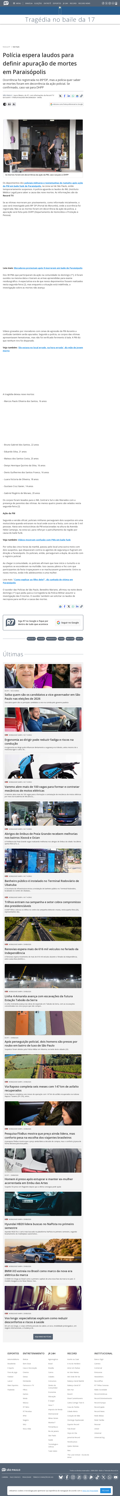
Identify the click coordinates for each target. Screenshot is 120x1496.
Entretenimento (34, 1353)
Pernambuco (53, 1427)
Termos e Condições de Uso (43, 1477)
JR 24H (65, 3)
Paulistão (11, 1390)
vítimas (61, 639)
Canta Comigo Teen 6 (75, 1403)
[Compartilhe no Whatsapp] (73, 96)
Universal (97, 1433)
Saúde (50, 1440)
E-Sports (11, 1368)
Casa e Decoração (30, 1368)
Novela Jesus (72, 1442)
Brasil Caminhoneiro (75, 1398)
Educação (52, 1396)
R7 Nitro (26, 1407)
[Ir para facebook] (103, 3)
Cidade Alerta (72, 1411)
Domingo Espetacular (75, 1420)
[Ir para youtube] (115, 1477)
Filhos (25, 1390)
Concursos (52, 1381)
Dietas (25, 1377)
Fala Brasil (71, 1429)
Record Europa (100, 1403)
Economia (52, 1392)
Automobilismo (13, 1359)
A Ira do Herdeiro (73, 1364)
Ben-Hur (70, 1390)
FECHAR (105, 1490)
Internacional (53, 1414)
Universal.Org (99, 1437)
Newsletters (98, 1377)
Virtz (24, 1424)
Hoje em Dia (72, 1433)
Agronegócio (53, 1359)
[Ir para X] (106, 3)
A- (14, 104)
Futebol (10, 1377)
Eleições (38, 3)
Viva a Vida (27, 1429)
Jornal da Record (73, 1437)
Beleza (25, 1359)
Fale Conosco (15, 1477)
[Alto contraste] (5, 104)
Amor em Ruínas (73, 1368)
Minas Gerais (53, 1418)
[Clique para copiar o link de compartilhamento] (81, 96)
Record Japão (99, 1407)
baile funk (70, 639)
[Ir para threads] (85, 1477)
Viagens (26, 1420)
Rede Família (99, 1420)
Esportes (57, 3)
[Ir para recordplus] (91, 1477)
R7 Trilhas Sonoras (101, 1385)
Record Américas (100, 1394)
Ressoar (97, 1424)
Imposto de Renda (55, 1409)
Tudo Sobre (52, 1451)
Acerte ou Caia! (73, 1359)
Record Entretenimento (103, 1398)
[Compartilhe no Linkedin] (69, 96)
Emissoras (98, 1372)
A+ (9, 104)
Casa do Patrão (73, 1407)
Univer (96, 1429)
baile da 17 (31, 639)
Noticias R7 (6, 47)
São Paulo (16, 47)
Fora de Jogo (12, 1372)
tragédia (41, 639)
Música (25, 1403)
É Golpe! (51, 1401)
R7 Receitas (27, 1411)
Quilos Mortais (73, 1446)
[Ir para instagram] (109, 3)
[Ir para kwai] (79, 1477)
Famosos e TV (28, 1385)
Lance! (10, 1381)
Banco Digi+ (99, 1359)
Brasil (50, 1364)
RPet (24, 1416)
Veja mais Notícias (43, 1337)
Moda (25, 1398)
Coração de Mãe (73, 1416)
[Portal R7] (6, 3)
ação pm (79, 639)
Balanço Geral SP (74, 1385)
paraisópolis (51, 639)
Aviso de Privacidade (90, 1491)
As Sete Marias (73, 1372)
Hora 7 (50, 1405)
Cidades (51, 1377)
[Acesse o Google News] (77, 96)
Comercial (98, 1368)
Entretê (47, 3)
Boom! (70, 1394)
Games (25, 1394)
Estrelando (27, 1381)
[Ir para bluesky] (60, 1477)
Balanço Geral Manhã (75, 1381)
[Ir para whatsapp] (109, 1477)
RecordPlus (98, 1381)
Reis (69, 1450)
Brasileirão (12, 1364)
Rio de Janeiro (53, 1431)
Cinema (26, 1372)
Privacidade (26, 1477)
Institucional (103, 1353)
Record (73, 3)
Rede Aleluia (99, 1416)
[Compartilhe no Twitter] (60, 96)
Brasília (28, 3)
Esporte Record (73, 1424)
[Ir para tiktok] (97, 1477)
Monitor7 (51, 1422)
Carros (50, 1372)
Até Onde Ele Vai (73, 1377)
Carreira (97, 1364)
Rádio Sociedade (100, 1390)
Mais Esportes (13, 1385)
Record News (84, 3)
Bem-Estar (27, 1364)
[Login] (116, 3)
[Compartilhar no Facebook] (64, 96)
